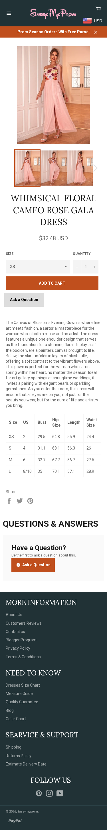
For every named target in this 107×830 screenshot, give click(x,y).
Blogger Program (21, 640)
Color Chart (16, 718)
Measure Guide (19, 693)
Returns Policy (18, 755)
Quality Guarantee (22, 702)
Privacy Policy (18, 648)
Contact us (15, 631)
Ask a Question (24, 299)
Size (9, 254)
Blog (10, 710)
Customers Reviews (24, 623)
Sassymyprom (27, 811)
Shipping (13, 747)
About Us (14, 614)
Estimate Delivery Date (26, 764)
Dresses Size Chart (23, 685)
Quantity (82, 254)
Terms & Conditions (23, 657)
